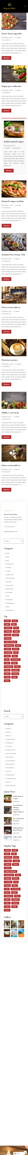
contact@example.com (11, 531)
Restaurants (9, 599)
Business (8, 628)
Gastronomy (9, 645)
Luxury (7, 656)
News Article (9, 589)
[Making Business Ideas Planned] (8, 830)
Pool (6, 659)
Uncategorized (10, 603)
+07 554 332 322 (9, 526)
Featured (8, 567)
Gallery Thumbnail (10, 642)
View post (6, 58)
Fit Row (8, 571)
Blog (7, 560)
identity (7, 649)
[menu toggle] (25, 6)
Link (16, 652)
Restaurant (8, 666)
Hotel (17, 645)
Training (15, 673)
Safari (7, 670)
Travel (7, 677)
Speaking (15, 670)
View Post (16, 801)
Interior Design (10, 578)
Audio (7, 557)
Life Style (8, 582)
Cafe (16, 628)
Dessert (7, 638)
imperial (18, 37)
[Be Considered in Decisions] (8, 821)
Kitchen (15, 649)
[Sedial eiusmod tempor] (8, 799)
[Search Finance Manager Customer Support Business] (8, 810)
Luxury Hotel (9, 585)
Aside (7, 553)
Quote (7, 596)
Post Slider (9, 592)
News (14, 656)
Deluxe (16, 635)
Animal (7, 621)
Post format (15, 659)
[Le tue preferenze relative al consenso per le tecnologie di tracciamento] (25, 1152)
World (7, 680)
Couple (16, 631)
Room (17, 666)
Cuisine (7, 635)
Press (7, 663)
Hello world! (17, 837)
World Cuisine (10, 610)
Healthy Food (9, 574)
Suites (7, 673)
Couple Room (9, 564)
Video (7, 607)
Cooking (7, 631)
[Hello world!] (8, 838)
